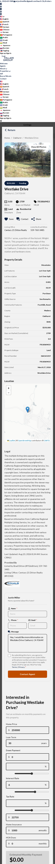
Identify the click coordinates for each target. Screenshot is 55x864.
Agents (3, 66)
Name (14, 608)
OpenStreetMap (24, 440)
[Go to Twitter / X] (1, 9)
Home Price (11, 724)
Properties (4, 71)
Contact (3, 79)
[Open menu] (1, 120)
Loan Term (11, 737)
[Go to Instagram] (1, 6)
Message (15, 631)
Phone (14, 620)
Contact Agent (27, 674)
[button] (27, 410)
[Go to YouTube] (1, 11)
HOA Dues (11, 837)
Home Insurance (14, 824)
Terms (14, 667)
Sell (1, 74)
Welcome (3, 63)
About (2, 69)
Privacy (21, 667)
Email (34, 620)
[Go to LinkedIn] (1, 14)
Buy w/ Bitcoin (5, 76)
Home (7, 138)
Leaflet (12, 440)
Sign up (3, 53)
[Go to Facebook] (1, 4)
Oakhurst (17, 138)
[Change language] (2, 16)
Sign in (8, 53)
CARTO (47, 440)
